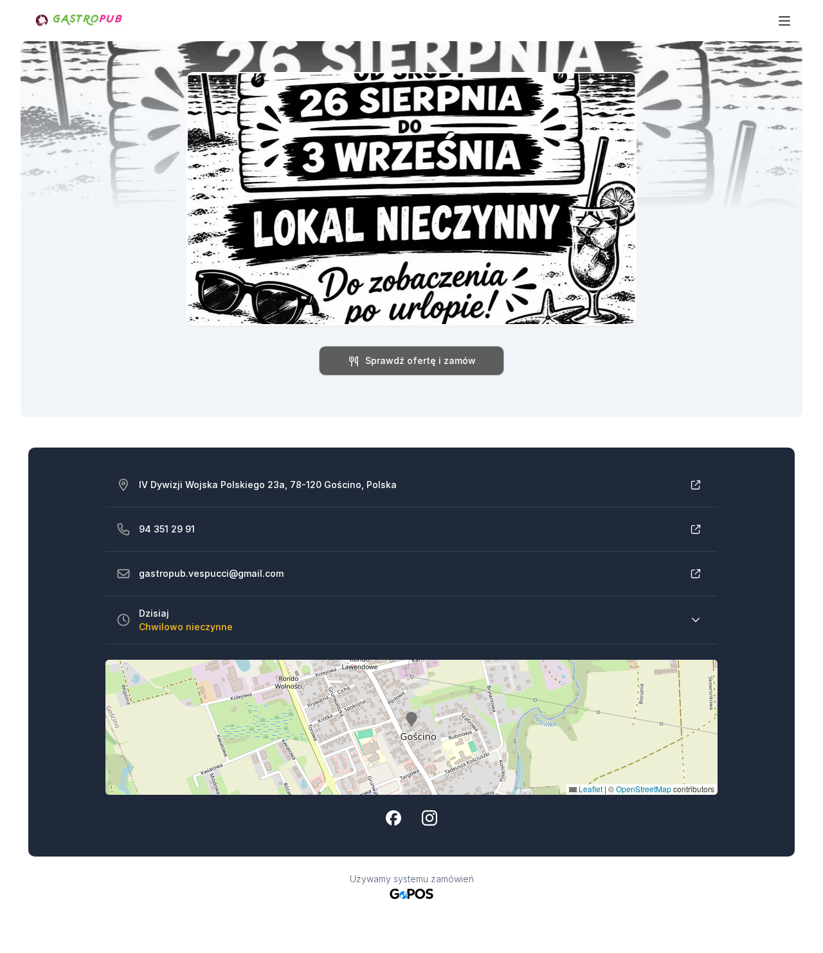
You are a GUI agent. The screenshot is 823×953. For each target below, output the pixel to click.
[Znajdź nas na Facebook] (393, 818)
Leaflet (589, 788)
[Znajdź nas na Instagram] (429, 818)
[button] (411, 719)
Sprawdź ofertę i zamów (420, 360)
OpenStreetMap (643, 788)
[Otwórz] (695, 484)
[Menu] (784, 20)
